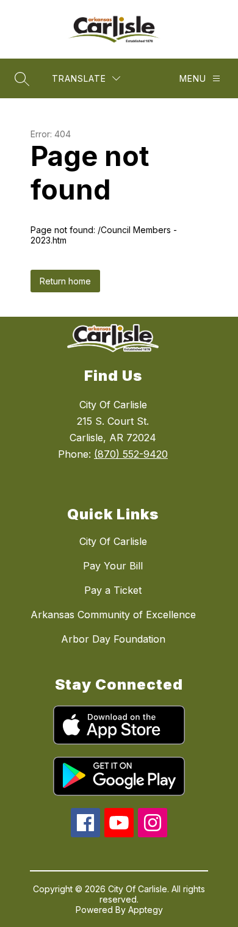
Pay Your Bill (113, 566)
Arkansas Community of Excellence (113, 614)
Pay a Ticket (113, 590)
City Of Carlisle (113, 541)
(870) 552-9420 (131, 454)
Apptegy (145, 909)
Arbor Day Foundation (113, 639)
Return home (65, 281)
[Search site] (22, 78)
